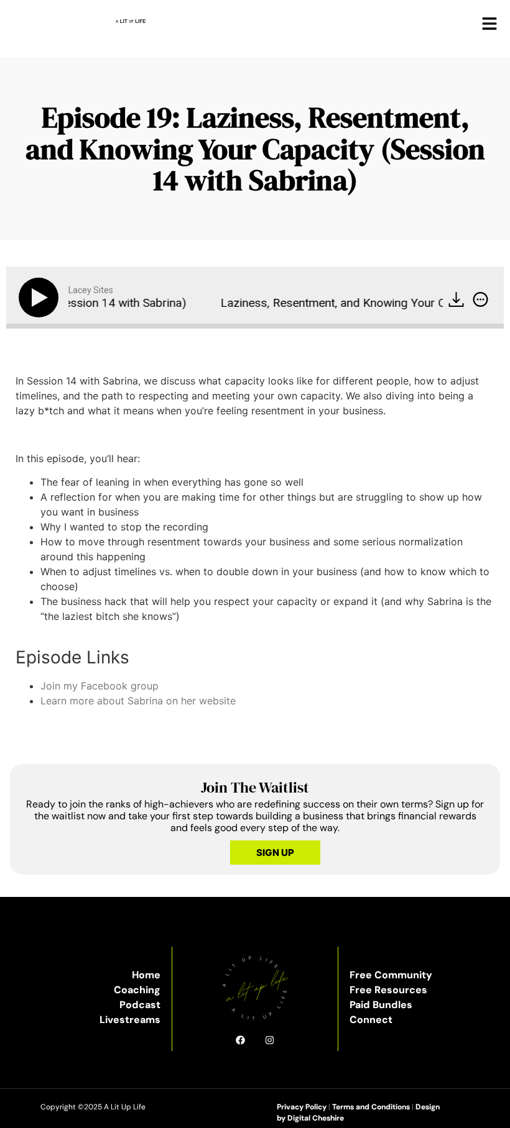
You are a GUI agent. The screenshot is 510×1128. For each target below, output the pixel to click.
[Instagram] (269, 1040)
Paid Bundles (381, 1004)
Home (146, 974)
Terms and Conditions (371, 1107)
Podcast (139, 1004)
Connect (371, 1019)
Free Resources (388, 989)
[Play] (41, 297)
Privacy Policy (302, 1107)
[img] (480, 299)
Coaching (137, 989)
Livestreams (130, 1019)
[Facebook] (240, 1040)
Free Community (391, 974)
